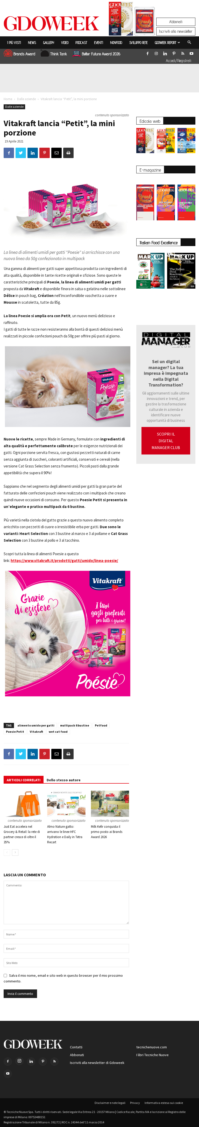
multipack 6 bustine (74, 725)
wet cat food (58, 732)
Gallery (48, 42)
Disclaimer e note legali (110, 1103)
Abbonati (175, 21)
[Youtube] (191, 52)
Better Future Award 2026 (101, 53)
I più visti (14, 42)
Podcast (81, 42)
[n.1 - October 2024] (181, 272)
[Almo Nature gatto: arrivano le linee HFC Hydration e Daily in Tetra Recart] (66, 804)
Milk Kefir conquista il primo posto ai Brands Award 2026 (106, 831)
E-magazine (150, 170)
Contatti (76, 1047)
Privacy (135, 1103)
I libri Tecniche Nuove (152, 1055)
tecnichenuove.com (151, 1047)
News (32, 42)
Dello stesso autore (64, 780)
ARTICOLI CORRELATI (23, 780)
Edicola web (150, 121)
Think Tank (58, 53)
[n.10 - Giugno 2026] (186, 142)
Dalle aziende (26, 99)
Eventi (98, 42)
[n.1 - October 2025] (150, 272)
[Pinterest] (174, 52)
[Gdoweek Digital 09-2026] (186, 200)
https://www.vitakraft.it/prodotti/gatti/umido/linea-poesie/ (64, 560)
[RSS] (183, 52)
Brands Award (24, 53)
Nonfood (116, 42)
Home (8, 99)
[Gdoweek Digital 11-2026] (144, 28)
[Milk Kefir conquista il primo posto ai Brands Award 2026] (110, 804)
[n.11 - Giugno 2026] (166, 142)
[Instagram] (156, 52)
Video (64, 42)
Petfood (101, 725)
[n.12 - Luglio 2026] (121, 20)
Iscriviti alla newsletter (176, 31)
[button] (189, 42)
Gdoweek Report (165, 42)
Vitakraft (36, 732)
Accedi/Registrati (178, 60)
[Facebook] (147, 52)
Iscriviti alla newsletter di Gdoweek (97, 1062)
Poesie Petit (15, 732)
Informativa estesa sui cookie (164, 1103)
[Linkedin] (165, 52)
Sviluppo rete (138, 42)
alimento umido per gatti (35, 725)
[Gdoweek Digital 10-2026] (166, 200)
